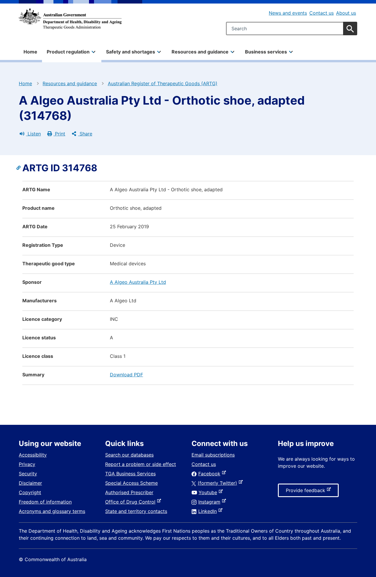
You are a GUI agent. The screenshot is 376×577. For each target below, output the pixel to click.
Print (59, 134)
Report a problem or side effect (140, 464)
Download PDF (126, 375)
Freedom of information (45, 502)
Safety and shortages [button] (130, 52)
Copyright (30, 492)
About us (346, 13)
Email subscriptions (213, 455)
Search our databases (129, 455)
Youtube (209, 492)
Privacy (27, 464)
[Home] (70, 18)
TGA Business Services (130, 474)
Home (30, 52)
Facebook (210, 474)
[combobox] (291, 28)
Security (28, 474)
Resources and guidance (70, 83)
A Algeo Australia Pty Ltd (138, 282)
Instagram (210, 502)
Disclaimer (30, 483)
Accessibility (33, 455)
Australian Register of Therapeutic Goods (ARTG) (162, 83)
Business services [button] (266, 52)
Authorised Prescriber (129, 492)
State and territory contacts (136, 511)
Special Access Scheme (131, 483)
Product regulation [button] (68, 52)
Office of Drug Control (131, 502)
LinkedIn (208, 511)
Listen (33, 134)
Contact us (321, 13)
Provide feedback (307, 492)
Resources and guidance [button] (200, 52)
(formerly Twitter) (218, 483)
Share (85, 134)
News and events (288, 13)
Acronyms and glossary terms (52, 511)
